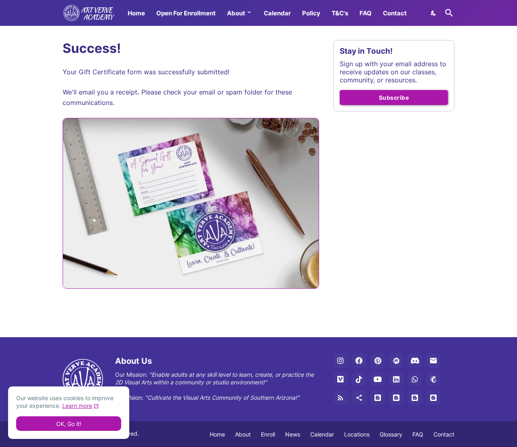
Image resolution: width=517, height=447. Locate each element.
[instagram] (340, 360)
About (236, 13)
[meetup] (396, 360)
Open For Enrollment (186, 13)
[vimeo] (340, 379)
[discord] (415, 360)
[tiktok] (359, 379)
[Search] (447, 13)
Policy (311, 13)
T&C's (340, 13)
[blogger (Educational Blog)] (377, 397)
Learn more (77, 405)
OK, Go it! (68, 423)
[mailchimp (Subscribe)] (433, 379)
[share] (359, 397)
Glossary (391, 434)
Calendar (277, 13)
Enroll (268, 434)
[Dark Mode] (434, 13)
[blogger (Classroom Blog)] (396, 397)
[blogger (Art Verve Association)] (415, 397)
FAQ (365, 13)
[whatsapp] (415, 379)
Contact (395, 13)
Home (136, 13)
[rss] (340, 397)
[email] (433, 360)
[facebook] (359, 360)
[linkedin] (396, 379)
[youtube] (377, 379)
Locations (357, 434)
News (292, 434)
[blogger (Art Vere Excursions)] (433, 397)
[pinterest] (377, 360)
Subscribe (394, 97)
